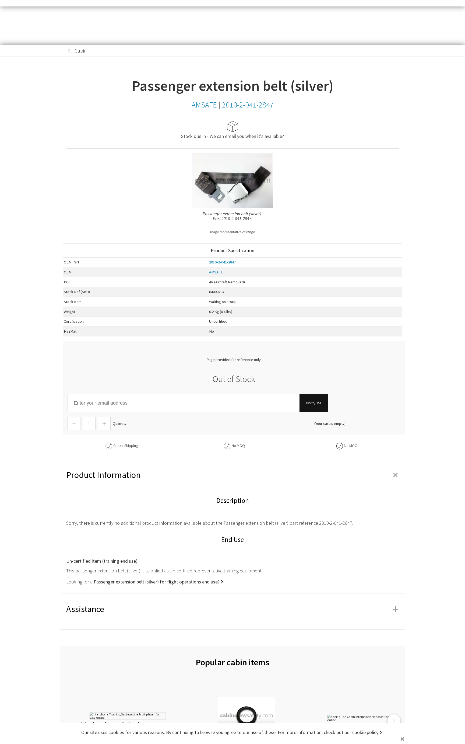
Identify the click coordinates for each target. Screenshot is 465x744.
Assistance (232, 609)
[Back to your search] (69, 51)
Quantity (119, 423)
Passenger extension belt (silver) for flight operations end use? (157, 582)
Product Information (232, 475)
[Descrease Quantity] (74, 423)
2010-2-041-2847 (222, 262)
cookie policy (365, 732)
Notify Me (313, 403)
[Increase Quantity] (104, 423)
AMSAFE (216, 272)
